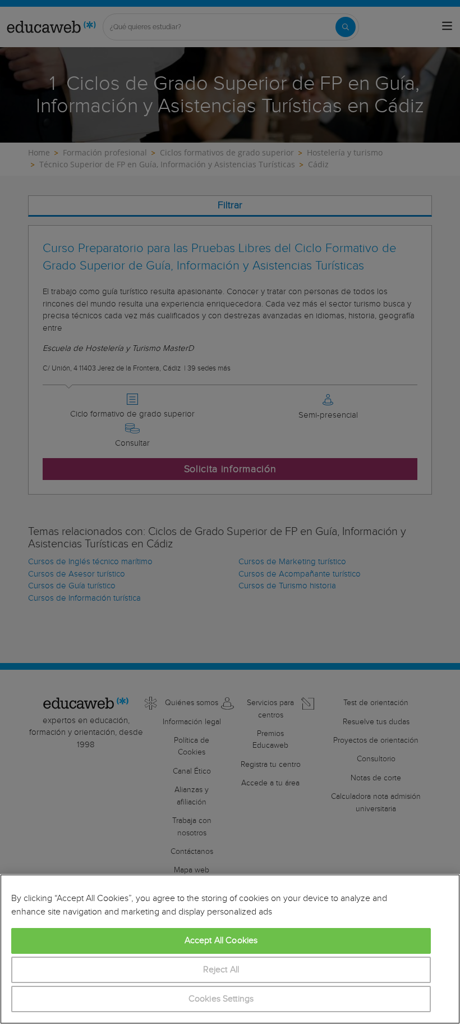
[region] (230, 949)
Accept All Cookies (221, 940)
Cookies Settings (221, 999)
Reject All (221, 969)
